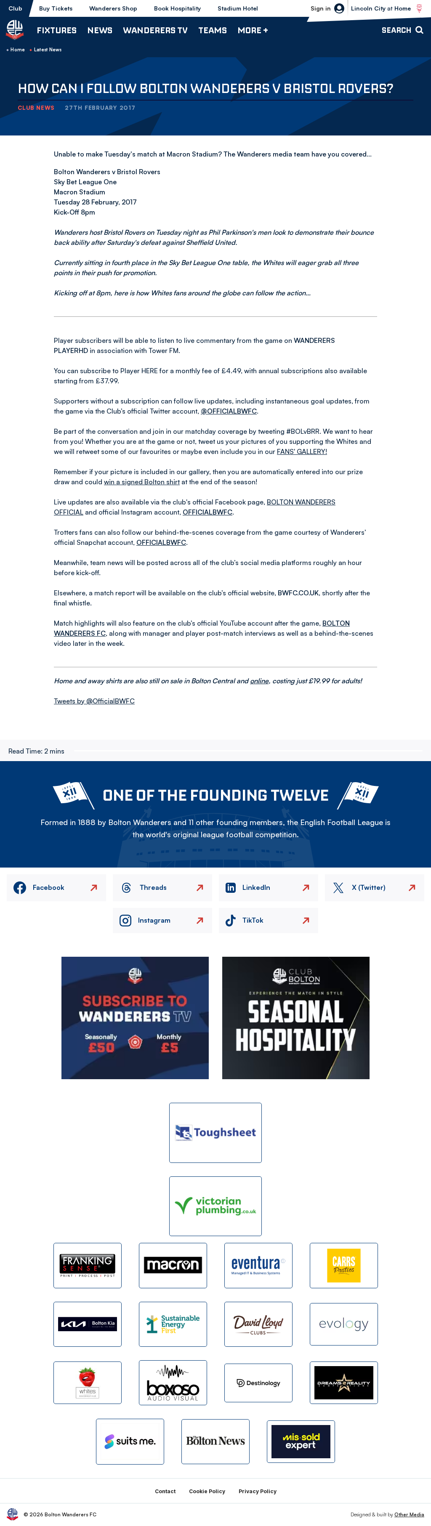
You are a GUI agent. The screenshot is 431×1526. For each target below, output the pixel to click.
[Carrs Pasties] (344, 1265)
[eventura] (258, 1265)
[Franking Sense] (87, 1265)
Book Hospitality (177, 8)
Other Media (409, 1514)
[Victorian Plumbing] (215, 1206)
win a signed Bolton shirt (142, 482)
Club (15, 8)
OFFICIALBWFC (207, 512)
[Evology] (344, 1324)
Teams (212, 30)
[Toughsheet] (215, 1133)
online (259, 681)
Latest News (48, 50)
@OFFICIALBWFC (229, 411)
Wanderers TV (155, 30)
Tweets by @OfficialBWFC (94, 701)
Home (18, 50)
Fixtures (57, 30)
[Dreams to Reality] (344, 1382)
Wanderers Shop (113, 8)
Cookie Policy (207, 1491)
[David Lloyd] (258, 1324)
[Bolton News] (215, 1441)
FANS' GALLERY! (302, 451)
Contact (165, 1491)
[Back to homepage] (15, 30)
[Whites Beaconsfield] (87, 1382)
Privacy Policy (258, 1491)
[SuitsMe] (130, 1442)
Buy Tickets (55, 8)
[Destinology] (258, 1383)
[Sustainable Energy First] (173, 1324)
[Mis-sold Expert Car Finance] (301, 1441)
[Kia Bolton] (87, 1324)
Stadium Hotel (238, 8)
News (99, 30)
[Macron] (173, 1265)
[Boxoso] (173, 1382)
